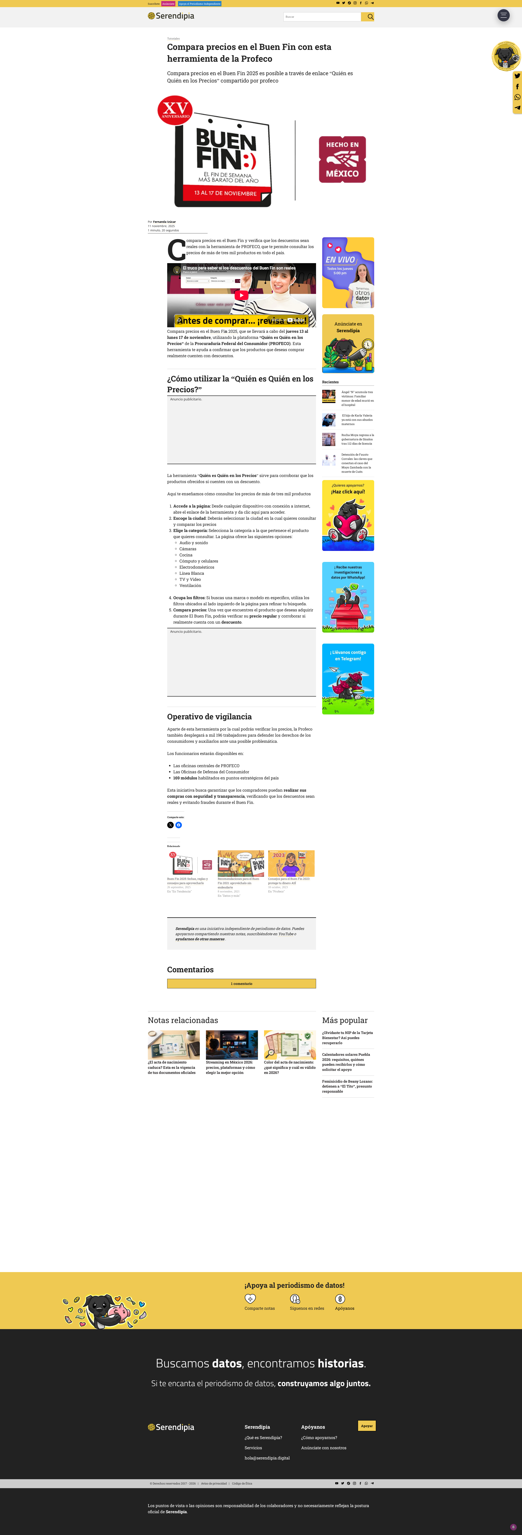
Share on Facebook (517, 86)
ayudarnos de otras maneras (199, 938)
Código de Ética (242, 1483)
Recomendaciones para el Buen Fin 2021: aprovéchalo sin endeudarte (238, 883)
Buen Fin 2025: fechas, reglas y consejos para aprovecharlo (187, 881)
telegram (517, 107)
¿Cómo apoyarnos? (319, 1437)
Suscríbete (154, 3)
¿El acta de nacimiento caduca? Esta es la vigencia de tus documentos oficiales (172, 1067)
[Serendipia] (172, 19)
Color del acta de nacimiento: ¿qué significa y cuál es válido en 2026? (290, 1067)
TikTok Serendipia (349, 3)
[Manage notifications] (513, 1527)
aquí (255, 512)
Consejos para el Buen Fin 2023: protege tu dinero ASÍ (289, 881)
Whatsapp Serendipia (366, 3)
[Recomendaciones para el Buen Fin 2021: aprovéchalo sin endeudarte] (241, 863)
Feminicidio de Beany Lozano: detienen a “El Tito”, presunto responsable (347, 1086)
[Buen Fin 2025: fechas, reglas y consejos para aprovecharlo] (190, 863)
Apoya (199, 3)
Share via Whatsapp (517, 97)
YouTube (285, 933)
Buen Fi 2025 (223, 331)
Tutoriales (173, 38)
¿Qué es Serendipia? (263, 1437)
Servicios (253, 1447)
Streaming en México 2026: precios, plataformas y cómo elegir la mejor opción (230, 1067)
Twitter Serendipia (344, 3)
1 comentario (241, 983)
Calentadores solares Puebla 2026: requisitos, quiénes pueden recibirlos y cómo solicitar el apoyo (346, 1062)
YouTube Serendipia (338, 3)
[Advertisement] (241, 431)
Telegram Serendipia (372, 3)
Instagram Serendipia (355, 3)
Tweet (517, 75)
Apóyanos (344, 1308)
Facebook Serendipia (361, 3)
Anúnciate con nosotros (323, 1447)
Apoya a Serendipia (506, 56)
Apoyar (367, 1426)
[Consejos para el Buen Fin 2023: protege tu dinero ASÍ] (291, 863)
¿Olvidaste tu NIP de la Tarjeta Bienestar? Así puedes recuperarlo (347, 1037)
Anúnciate (168, 3)
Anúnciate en (348, 327)
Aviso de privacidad (214, 1483)
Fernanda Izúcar (164, 222)
